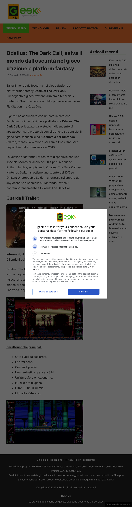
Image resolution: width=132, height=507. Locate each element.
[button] (66, 253)
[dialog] (66, 254)
